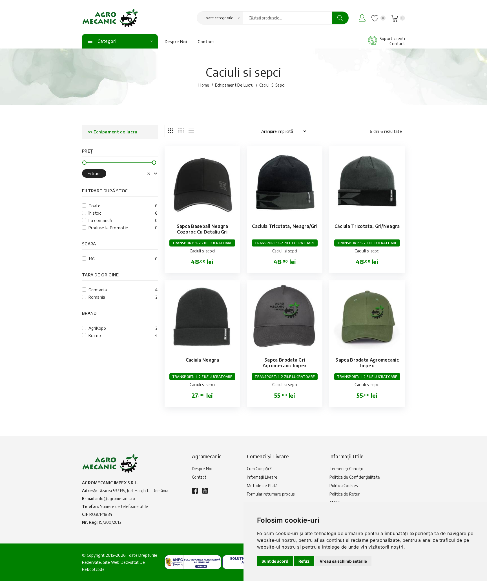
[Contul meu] (362, 17)
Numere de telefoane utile (124, 506)
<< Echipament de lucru (113, 131)
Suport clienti (392, 38)
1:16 (91, 258)
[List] (191, 130)
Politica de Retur (344, 494)
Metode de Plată (262, 485)
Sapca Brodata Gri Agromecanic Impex (285, 362)
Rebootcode (93, 569)
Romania (96, 297)
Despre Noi (176, 41)
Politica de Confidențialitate (354, 477)
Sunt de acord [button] (275, 561)
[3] (170, 130)
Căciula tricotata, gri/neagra (367, 226)
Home (203, 85)
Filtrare (94, 173)
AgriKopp (97, 328)
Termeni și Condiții (346, 468)
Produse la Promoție (108, 227)
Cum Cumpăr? (259, 468)
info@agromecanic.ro (115, 498)
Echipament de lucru (234, 85)
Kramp (94, 335)
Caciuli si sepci (202, 250)
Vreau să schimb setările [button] (343, 561)
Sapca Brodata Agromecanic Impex (367, 362)
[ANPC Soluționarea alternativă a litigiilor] (193, 561)
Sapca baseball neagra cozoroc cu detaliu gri (202, 229)
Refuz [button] (303, 561)
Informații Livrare (262, 477)
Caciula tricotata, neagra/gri (284, 226)
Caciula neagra (202, 360)
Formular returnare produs (271, 494)
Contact (206, 41)
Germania (97, 289)
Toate (94, 205)
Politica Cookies (343, 485)
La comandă (100, 220)
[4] (181, 130)
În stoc (94, 212)
